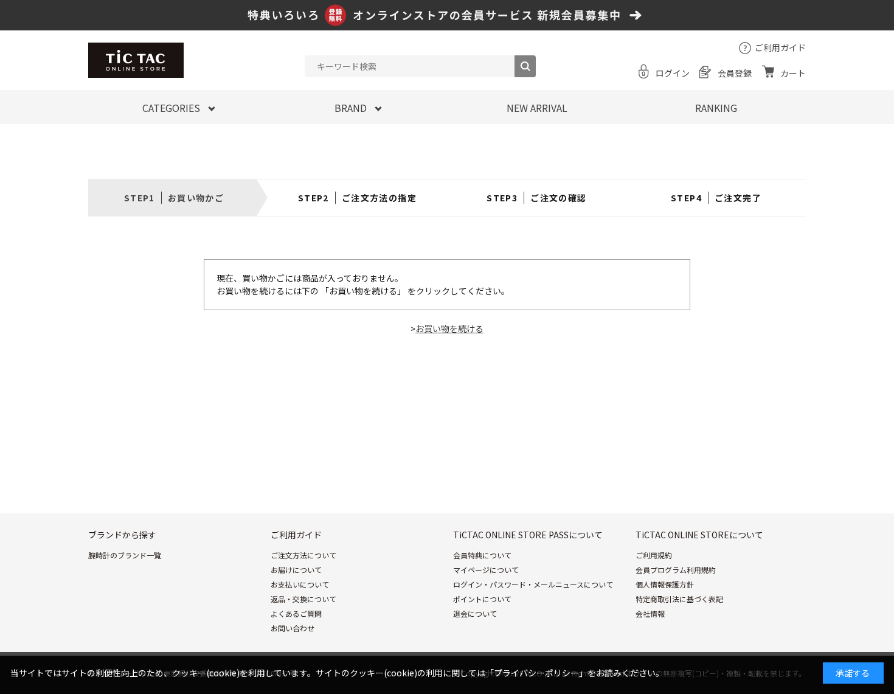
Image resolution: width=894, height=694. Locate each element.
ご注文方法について (303, 555)
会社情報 (650, 613)
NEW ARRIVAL (537, 107)
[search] (525, 66)
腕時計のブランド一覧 (124, 555)
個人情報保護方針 (665, 584)
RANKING (716, 107)
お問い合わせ (292, 628)
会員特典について (482, 555)
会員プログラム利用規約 (676, 569)
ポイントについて (482, 599)
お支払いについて (300, 584)
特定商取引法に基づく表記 (679, 599)
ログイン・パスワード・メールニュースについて (533, 584)
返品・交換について (303, 599)
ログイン (673, 73)
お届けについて (296, 569)
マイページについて (486, 569)
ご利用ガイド (780, 47)
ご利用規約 (654, 555)
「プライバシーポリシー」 (536, 673)
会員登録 (735, 73)
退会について (475, 613)
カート (793, 73)
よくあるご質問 (296, 613)
